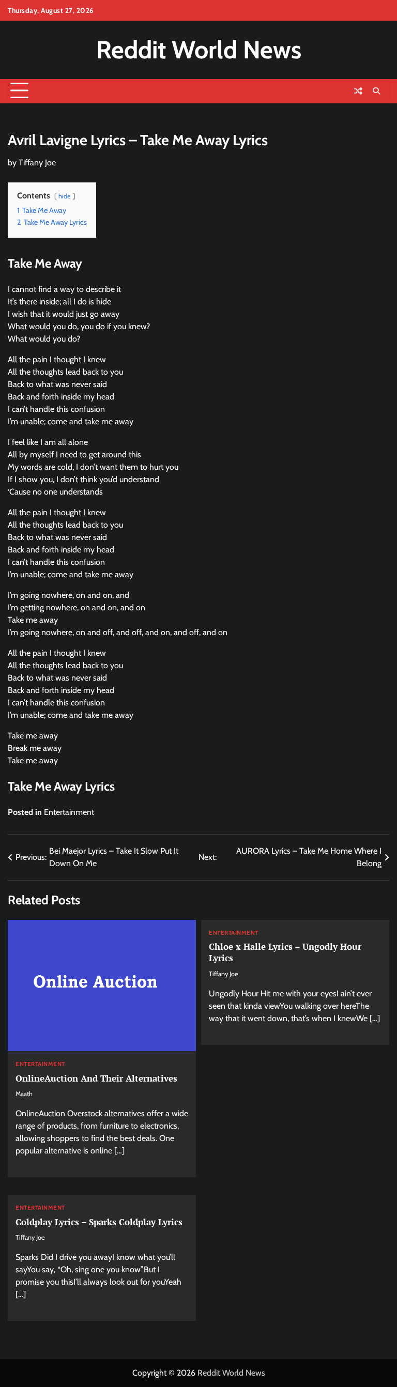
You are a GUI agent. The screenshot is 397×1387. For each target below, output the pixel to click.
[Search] (376, 91)
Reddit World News (198, 50)
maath (24, 1094)
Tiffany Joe (37, 162)
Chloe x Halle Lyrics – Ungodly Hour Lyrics (285, 952)
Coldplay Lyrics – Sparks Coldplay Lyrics (99, 1222)
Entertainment (69, 812)
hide (64, 196)
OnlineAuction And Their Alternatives (96, 1078)
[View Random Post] (358, 91)
